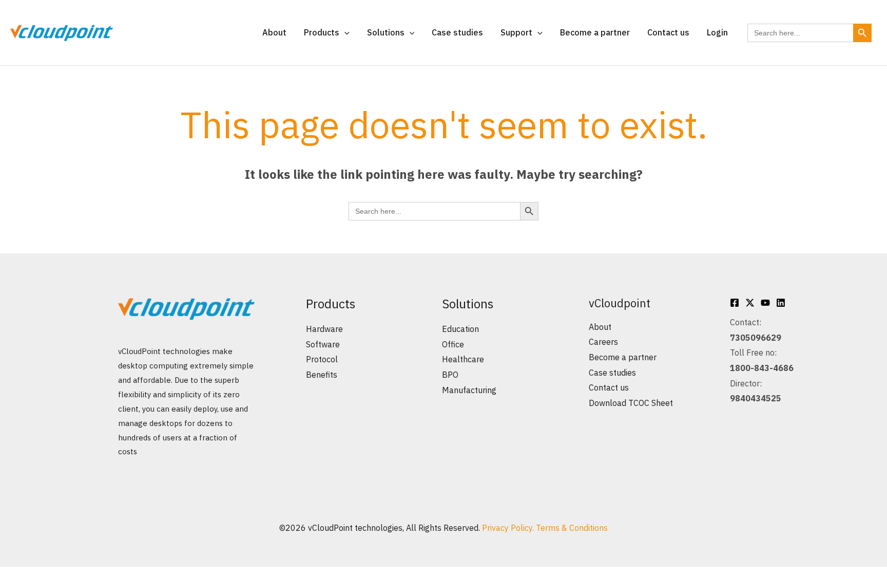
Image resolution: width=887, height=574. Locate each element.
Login (717, 32)
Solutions (385, 32)
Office (453, 344)
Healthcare (463, 359)
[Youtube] (765, 302)
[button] (344, 32)
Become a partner (595, 32)
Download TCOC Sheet (631, 403)
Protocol (322, 359)
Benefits (321, 374)
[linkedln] (780, 302)
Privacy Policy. (509, 528)
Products (321, 32)
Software (323, 344)
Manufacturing (469, 390)
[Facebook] (734, 302)
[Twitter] (750, 302)
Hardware (324, 329)
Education (460, 329)
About (274, 32)
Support (516, 32)
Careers (603, 342)
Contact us (668, 32)
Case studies (457, 32)
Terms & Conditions (572, 528)
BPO (450, 374)
